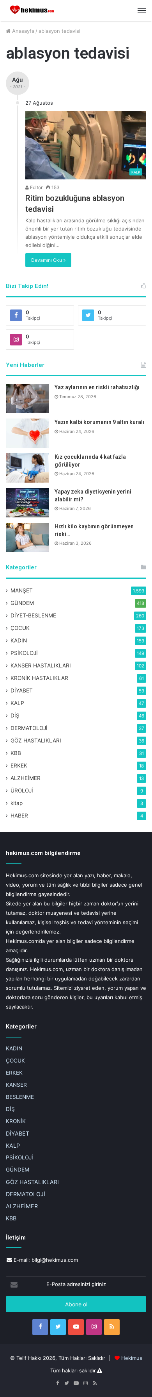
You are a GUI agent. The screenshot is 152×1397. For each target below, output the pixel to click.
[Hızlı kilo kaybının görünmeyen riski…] (27, 537)
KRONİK (16, 1121)
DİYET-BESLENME (33, 615)
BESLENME (20, 1097)
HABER (19, 815)
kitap (17, 803)
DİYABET (22, 690)
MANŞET (22, 590)
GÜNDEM (22, 603)
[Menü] (142, 10)
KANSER (16, 1085)
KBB (16, 753)
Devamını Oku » (48, 260)
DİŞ (15, 715)
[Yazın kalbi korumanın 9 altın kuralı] (27, 433)
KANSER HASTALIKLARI (41, 665)
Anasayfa (22, 31)
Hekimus (131, 1358)
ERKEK (19, 765)
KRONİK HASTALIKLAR (39, 678)
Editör (35, 187)
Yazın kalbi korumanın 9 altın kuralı (99, 422)
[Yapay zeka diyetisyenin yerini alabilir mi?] (27, 502)
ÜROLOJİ (22, 790)
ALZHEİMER (26, 778)
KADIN (19, 640)
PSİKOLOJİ (24, 653)
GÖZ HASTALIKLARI (36, 740)
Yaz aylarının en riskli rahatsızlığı (97, 387)
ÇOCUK (20, 628)
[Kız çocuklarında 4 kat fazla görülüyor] (27, 468)
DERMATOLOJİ (29, 728)
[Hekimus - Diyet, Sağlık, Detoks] (33, 10)
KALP (17, 703)
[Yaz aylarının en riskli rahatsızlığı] (27, 398)
